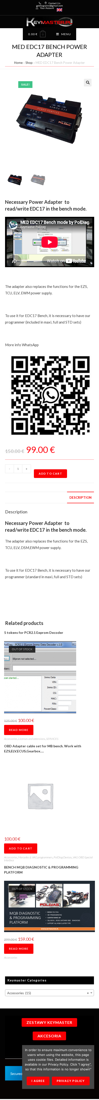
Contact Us (54, 3)
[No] (88, 1067)
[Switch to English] (59, 10)
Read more (19, 730)
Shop (29, 63)
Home (18, 63)
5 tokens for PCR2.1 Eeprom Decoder (33, 632)
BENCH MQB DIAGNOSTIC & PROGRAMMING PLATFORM (41, 869)
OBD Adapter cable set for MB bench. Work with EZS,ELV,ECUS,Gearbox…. (42, 748)
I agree (37, 1081)
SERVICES (52, 739)
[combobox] (49, 992)
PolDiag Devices (63, 857)
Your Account (47, 8)
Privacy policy (71, 1081)
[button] (88, 82)
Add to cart (50, 473)
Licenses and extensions (31, 739)
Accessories (10, 739)
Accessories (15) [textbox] (48, 993)
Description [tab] (80, 497)
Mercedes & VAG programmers (35, 857)
